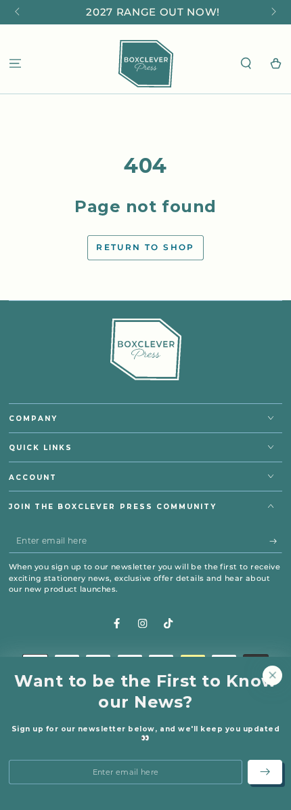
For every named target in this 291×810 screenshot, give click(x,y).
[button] (246, 63)
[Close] (272, 674)
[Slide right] (272, 12)
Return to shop (145, 247)
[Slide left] (18, 12)
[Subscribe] (276, 541)
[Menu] (15, 63)
